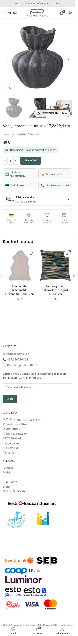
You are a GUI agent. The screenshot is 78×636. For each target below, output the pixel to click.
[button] (6, 57)
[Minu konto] (70, 13)
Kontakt (8, 467)
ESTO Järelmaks (13, 438)
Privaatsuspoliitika (15, 424)
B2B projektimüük (14, 491)
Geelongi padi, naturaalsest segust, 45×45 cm (55, 286)
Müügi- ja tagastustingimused (22, 419)
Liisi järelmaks (11, 443)
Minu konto (10, 481)
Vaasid (34, 130)
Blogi (6, 486)
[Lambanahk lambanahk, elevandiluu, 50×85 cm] (20, 262)
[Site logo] (37, 12)
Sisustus (21, 130)
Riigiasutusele (12, 428)
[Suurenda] (10, 85)
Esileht (7, 130)
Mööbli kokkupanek (15, 433)
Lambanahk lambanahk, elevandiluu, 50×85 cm (19, 286)
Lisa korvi (30, 156)
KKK (6, 477)
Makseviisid (10, 447)
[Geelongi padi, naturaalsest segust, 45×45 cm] (56, 262)
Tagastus (8, 452)
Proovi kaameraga (54, 109)
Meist (6, 472)
